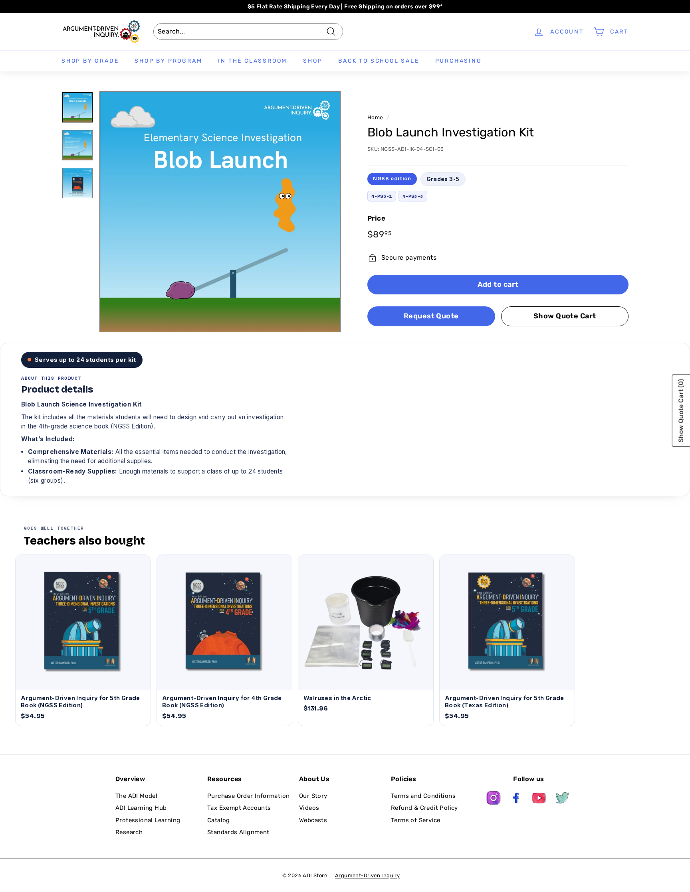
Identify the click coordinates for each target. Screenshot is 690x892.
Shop (312, 60)
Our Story (313, 795)
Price (376, 218)
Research (129, 832)
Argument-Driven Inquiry (367, 875)
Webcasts (313, 820)
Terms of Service (415, 820)
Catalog (218, 820)
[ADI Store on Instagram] (494, 799)
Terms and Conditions (423, 795)
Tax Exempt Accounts (239, 807)
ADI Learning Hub (141, 807)
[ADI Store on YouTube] (539, 799)
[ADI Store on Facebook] (517, 799)
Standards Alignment (238, 832)
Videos (309, 807)
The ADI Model (136, 795)
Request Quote (431, 316)
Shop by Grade (90, 60)
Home (375, 117)
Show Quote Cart (564, 316)
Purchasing (458, 60)
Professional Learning (147, 820)
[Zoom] (220, 212)
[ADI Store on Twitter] (563, 799)
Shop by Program (168, 60)
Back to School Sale (378, 60)
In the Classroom (252, 60)
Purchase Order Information (248, 795)
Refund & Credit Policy (424, 807)
